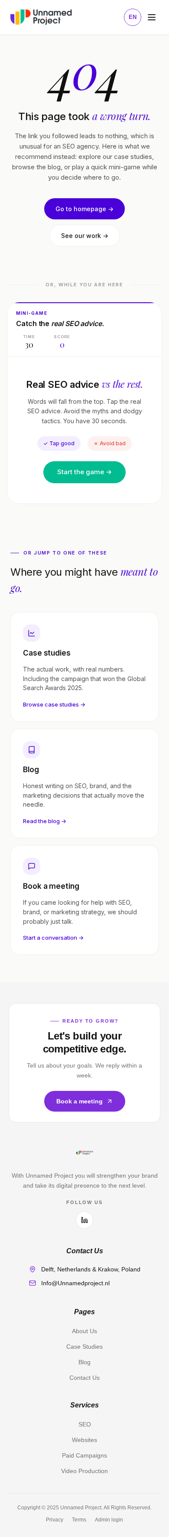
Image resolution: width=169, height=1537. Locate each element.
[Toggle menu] (152, 17)
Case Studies (84, 1346)
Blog (84, 1362)
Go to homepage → (84, 208)
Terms (79, 1520)
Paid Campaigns (84, 1455)
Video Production (84, 1470)
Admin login (109, 1520)
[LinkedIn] (84, 1220)
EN (132, 17)
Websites (84, 1439)
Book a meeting (79, 1101)
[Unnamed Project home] (41, 17)
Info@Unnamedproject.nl (75, 1283)
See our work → (84, 235)
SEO (84, 1424)
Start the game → (84, 472)
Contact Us (84, 1377)
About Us (84, 1331)
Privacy (54, 1520)
